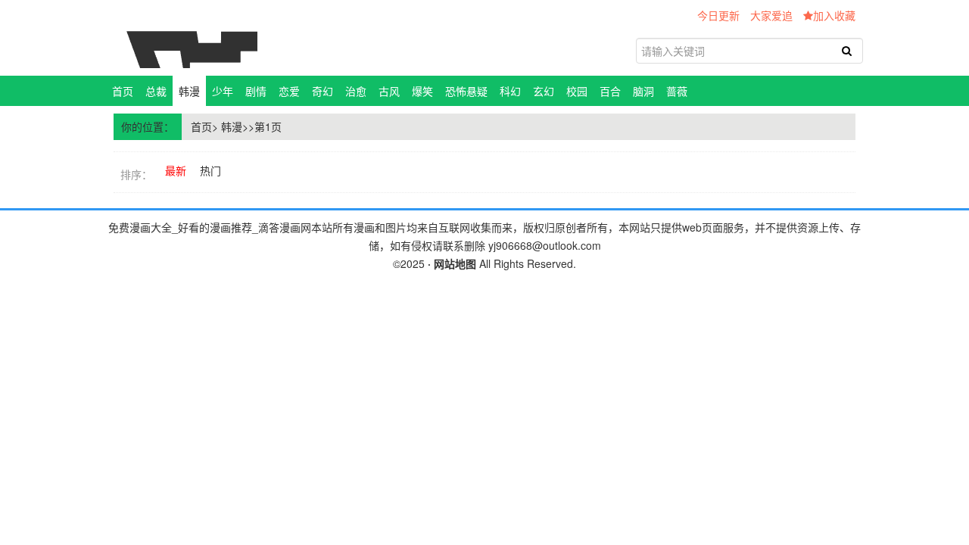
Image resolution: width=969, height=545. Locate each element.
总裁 (156, 90)
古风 (389, 90)
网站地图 (455, 263)
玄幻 (543, 90)
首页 (122, 90)
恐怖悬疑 (466, 90)
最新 (175, 170)
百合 (610, 90)
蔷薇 (676, 90)
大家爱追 (771, 15)
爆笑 (422, 90)
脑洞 (643, 90)
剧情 (255, 90)
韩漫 (189, 90)
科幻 (510, 90)
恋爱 (289, 90)
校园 (576, 90)
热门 (210, 170)
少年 (222, 90)
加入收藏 (834, 15)
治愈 (355, 90)
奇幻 (322, 90)
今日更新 (718, 15)
